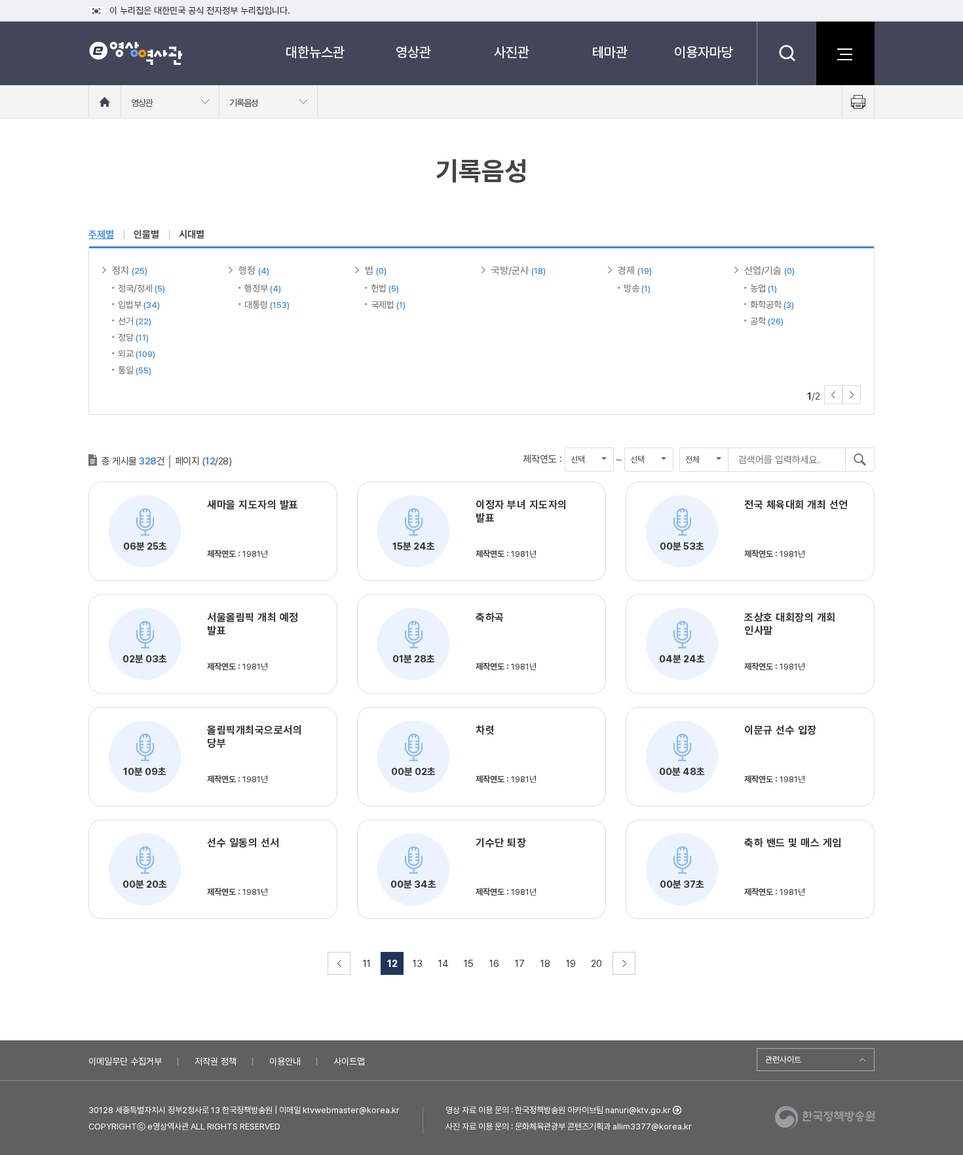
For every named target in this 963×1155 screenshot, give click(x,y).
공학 (767, 321)
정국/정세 (141, 288)
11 (367, 964)
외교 (136, 354)
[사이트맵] (845, 53)
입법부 (139, 304)
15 (469, 964)
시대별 (191, 234)
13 (418, 964)
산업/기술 (769, 270)
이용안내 (285, 1061)
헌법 (385, 288)
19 (571, 964)
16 (494, 964)
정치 (129, 270)
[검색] (786, 53)
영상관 (413, 52)
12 (392, 964)
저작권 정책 (215, 1061)
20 (596, 964)
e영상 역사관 (135, 53)
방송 (637, 288)
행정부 (262, 288)
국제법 (388, 304)
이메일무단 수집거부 (125, 1061)
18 (545, 964)
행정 (253, 270)
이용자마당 (703, 52)
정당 (133, 337)
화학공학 (772, 304)
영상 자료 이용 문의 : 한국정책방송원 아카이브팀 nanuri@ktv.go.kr (558, 1110)
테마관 (610, 52)
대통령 (267, 304)
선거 (134, 321)
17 (520, 964)
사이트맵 (349, 1061)
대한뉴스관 (315, 52)
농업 (763, 288)
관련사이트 (783, 1060)
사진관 (511, 52)
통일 (134, 370)
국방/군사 (518, 270)
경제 (635, 270)
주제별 (101, 234)
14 (443, 964)
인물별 (146, 234)
